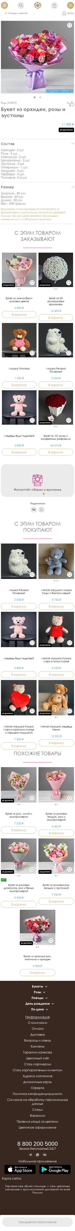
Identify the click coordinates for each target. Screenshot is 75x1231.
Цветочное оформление (37, 1127)
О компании (37, 1023)
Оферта (37, 1088)
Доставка (37, 1034)
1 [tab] (34, 97)
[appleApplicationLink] (20, 1170)
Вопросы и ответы (37, 1040)
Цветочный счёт (37, 1058)
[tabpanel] (37, 57)
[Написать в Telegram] (30, 1154)
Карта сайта (11, 1178)
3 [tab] (44, 494)
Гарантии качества (37, 1052)
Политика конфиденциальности (37, 1094)
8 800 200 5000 (37, 1144)
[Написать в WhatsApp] (37, 1154)
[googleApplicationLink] (55, 1170)
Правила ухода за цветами (37, 1121)
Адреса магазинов (37, 1076)
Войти (71, 13)
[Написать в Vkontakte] (44, 1154)
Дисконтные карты (37, 1082)
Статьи (37, 1110)
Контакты (37, 1046)
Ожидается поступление (37, 1222)
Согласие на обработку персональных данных (37, 1102)
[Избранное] (69, 25)
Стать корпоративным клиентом (37, 1070)
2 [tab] (40, 97)
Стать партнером (37, 1064)
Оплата (37, 1029)
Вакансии (37, 1115)
